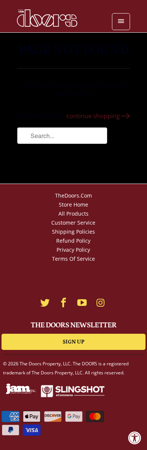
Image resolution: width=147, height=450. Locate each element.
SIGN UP (73, 342)
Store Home (73, 204)
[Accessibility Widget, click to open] (134, 437)
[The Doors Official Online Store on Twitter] (45, 302)
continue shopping (93, 116)
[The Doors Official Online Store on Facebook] (64, 302)
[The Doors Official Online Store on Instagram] (101, 302)
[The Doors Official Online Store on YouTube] (82, 302)
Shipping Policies (73, 231)
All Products (73, 213)
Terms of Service (73, 258)
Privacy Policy (73, 249)
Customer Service (73, 222)
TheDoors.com (73, 195)
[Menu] (121, 21)
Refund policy (73, 240)
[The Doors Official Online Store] (47, 19)
